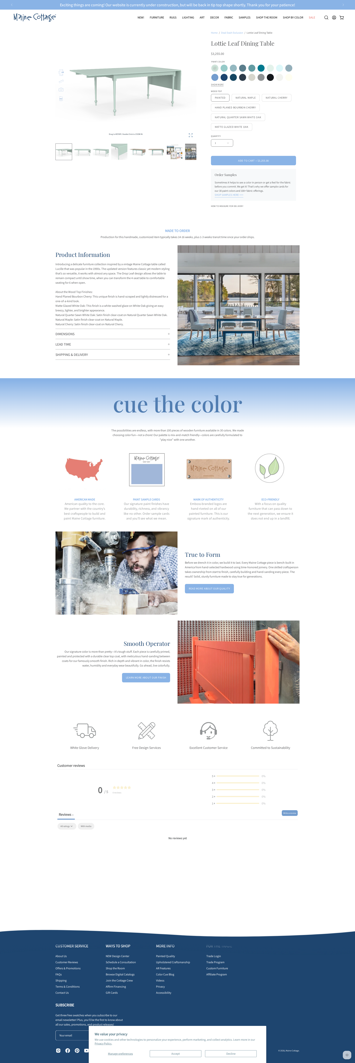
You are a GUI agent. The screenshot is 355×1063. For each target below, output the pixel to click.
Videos (160, 980)
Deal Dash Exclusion (232, 32)
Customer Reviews (66, 962)
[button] (173, 17)
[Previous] (11, 4)
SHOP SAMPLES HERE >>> (229, 195)
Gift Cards (112, 993)
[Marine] (224, 77)
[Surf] (251, 68)
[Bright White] (279, 77)
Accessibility (163, 993)
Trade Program (215, 962)
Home (214, 32)
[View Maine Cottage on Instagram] (57, 1050)
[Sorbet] (270, 68)
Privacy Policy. (103, 1043)
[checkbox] (86, 826)
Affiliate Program (216, 974)
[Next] (343, 4)
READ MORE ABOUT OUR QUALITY (209, 588)
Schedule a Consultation (121, 962)
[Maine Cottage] (34, 17)
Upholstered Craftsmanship (173, 962)
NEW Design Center (117, 956)
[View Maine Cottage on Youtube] (86, 1050)
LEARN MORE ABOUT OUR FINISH (146, 677)
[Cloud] (279, 68)
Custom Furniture (217, 968)
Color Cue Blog (165, 974)
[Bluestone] (242, 68)
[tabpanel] (177, 851)
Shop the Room (115, 968)
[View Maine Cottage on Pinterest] (76, 1050)
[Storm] (288, 68)
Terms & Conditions (67, 987)
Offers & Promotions (68, 968)
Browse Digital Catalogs (120, 974)
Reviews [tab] (66, 814)
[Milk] (288, 77)
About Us (61, 956)
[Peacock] (233, 77)
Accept (175, 1054)
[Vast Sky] (214, 77)
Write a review (289, 813)
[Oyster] (251, 77)
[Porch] (224, 68)
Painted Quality (165, 956)
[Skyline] (233, 68)
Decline (231, 1054)
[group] (177, 5)
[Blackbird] (270, 77)
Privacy (160, 987)
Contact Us (62, 993)
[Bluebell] (214, 68)
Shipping (61, 980)
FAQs (58, 974)
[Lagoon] (261, 68)
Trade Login (213, 956)
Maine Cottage (292, 1050)
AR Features (163, 968)
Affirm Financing (116, 987)
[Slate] (261, 77)
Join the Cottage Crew (119, 980)
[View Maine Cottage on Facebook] (67, 1050)
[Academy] (242, 77)
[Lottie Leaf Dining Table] (137, 151)
